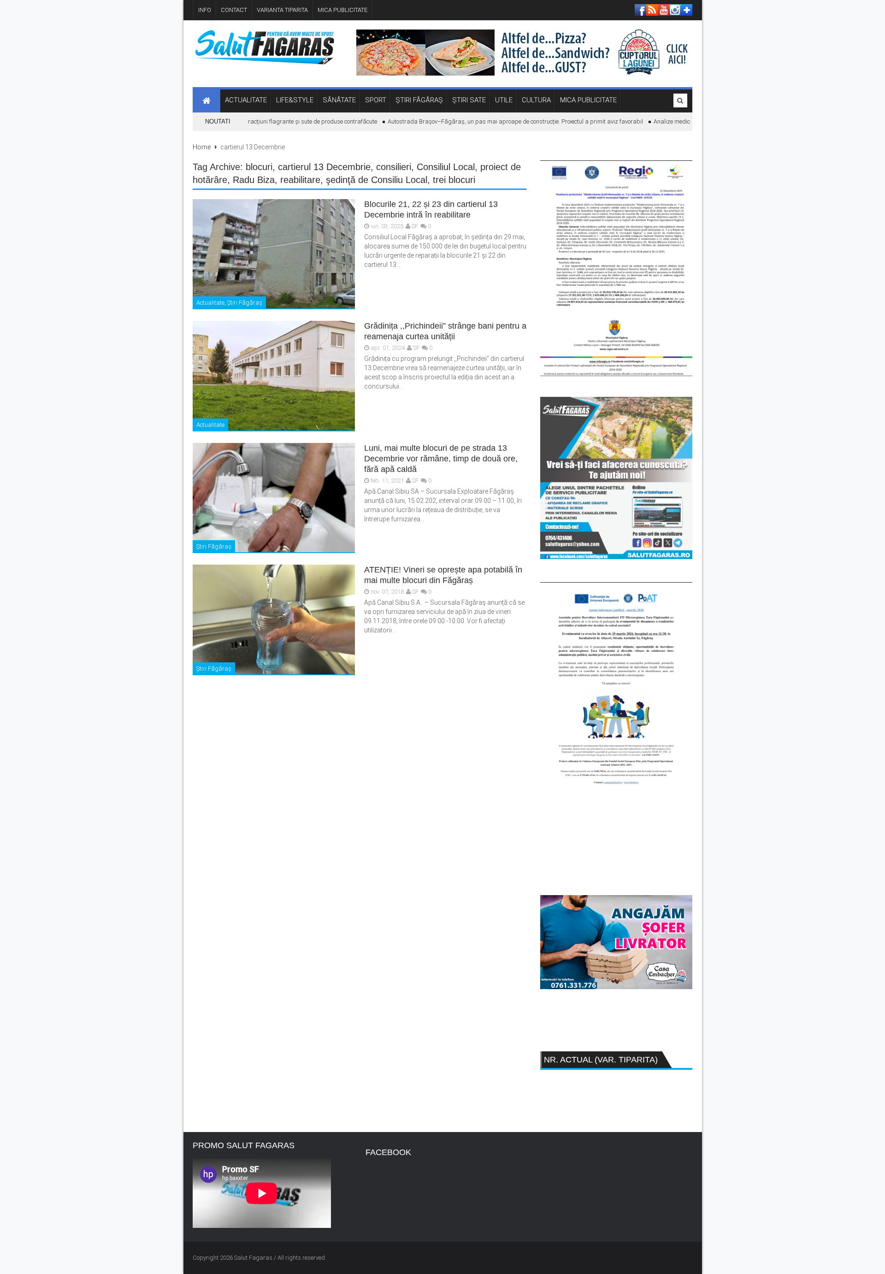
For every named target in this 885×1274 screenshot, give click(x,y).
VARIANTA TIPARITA (282, 9)
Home (202, 147)
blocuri (259, 167)
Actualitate (210, 302)
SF (415, 226)
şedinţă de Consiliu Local (376, 180)
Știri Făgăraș (244, 302)
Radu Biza (254, 180)
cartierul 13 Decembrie (324, 167)
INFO (204, 9)
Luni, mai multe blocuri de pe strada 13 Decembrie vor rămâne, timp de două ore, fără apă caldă (441, 458)
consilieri (393, 167)
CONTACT (234, 9)
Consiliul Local (446, 167)
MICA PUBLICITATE (342, 9)
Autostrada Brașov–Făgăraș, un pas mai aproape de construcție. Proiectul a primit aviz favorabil (497, 121)
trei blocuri (454, 180)
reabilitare (300, 180)
